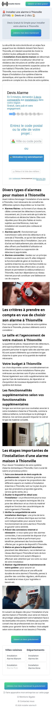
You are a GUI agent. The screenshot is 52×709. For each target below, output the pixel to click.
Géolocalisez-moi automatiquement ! (27, 158)
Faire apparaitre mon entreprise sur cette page (27, 692)
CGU (10, 178)
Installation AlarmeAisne (34, 666)
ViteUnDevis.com (37, 178)
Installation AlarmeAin (33, 657)
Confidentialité (16, 178)
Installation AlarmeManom (14, 657)
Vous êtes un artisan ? (40, 179)
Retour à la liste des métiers (27, 171)
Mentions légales (27, 697)
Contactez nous (27, 701)
